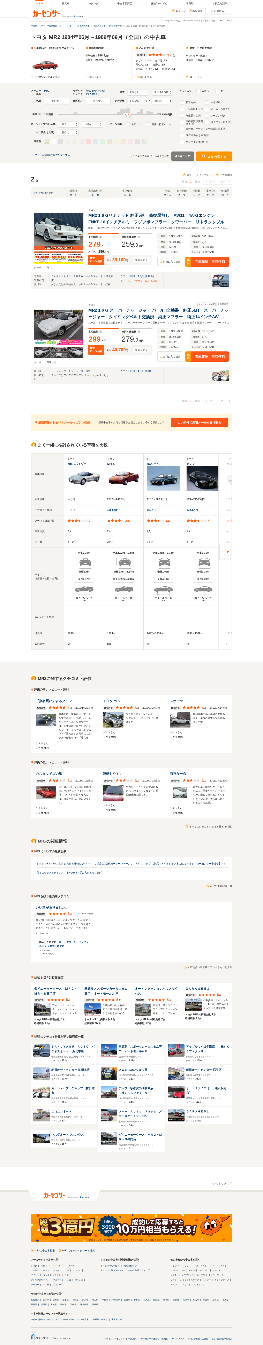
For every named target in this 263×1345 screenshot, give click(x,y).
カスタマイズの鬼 (49, 773)
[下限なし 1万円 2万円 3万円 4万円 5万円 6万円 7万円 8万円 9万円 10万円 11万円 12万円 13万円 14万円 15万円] (68, 124)
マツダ (56, 1270)
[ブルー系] (95, 141)
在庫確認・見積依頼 (206, 262)
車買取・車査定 (100, 1319)
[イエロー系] (116, 141)
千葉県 (105, 1300)
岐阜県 (166, 1300)
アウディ (77, 1270)
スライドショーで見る (199, 174)
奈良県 (196, 1300)
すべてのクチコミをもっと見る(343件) (210, 826)
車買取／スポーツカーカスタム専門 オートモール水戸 (106, 991)
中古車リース (118, 1319)
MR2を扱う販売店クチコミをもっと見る (209, 967)
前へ (212, 181)
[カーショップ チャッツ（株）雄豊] (220, 380)
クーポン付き (218, 115)
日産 (43, 1266)
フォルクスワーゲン (40, 1280)
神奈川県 (116, 1300)
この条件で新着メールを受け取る (150, 156)
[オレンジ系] (123, 141)
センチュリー (215, 1275)
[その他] (144, 141)
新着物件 (191, 102)
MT (223, 91)
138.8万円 (113, 509)
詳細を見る (141, 259)
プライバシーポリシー (114, 1339)
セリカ (192, 1270)
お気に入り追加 (172, 261)
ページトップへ (219, 1183)
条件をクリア (182, 156)
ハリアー (207, 1280)
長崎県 (63, 1304)
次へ (223, 181)
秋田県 (56, 1300)
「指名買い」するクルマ (54, 701)
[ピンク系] (130, 141)
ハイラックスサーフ (189, 1280)
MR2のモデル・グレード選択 (78, 1250)
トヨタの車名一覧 (109, 1266)
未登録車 (215, 102)
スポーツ (176, 701)
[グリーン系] (102, 141)
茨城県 (127, 1300)
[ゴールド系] (74, 141)
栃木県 (137, 1300)
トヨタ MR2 (112, 701)
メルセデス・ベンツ (40, 1270)
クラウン (175, 1266)
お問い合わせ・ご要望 (198, 1339)
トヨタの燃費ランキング (138, 1270)
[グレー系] (67, 141)
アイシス (175, 1284)
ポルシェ (79, 1280)
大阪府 (176, 1300)
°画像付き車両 (196, 135)
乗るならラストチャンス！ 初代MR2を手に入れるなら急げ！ (70, 872)
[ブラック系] (60, 141)
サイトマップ (226, 21)
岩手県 (46, 1300)
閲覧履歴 (197, 10)
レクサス (57, 1275)
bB (183, 1270)
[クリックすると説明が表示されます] (39, 114)
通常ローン (137, 124)
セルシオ (175, 1270)
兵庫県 (186, 1300)
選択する (56, 101)
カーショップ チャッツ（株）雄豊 (71, 371)
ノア (212, 1266)
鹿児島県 (84, 1304)
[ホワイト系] (53, 141)
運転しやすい (113, 773)
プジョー (57, 1284)
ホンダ (61, 1266)
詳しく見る (95, 77)
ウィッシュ (199, 1284)
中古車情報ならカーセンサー (44, 1319)
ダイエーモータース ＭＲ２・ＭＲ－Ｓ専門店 (55, 991)
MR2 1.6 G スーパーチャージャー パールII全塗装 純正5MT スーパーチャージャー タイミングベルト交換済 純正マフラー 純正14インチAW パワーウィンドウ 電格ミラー (158, 314)
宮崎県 (73, 1304)
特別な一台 (178, 773)
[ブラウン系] (109, 141)
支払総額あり (193, 109)
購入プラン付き (219, 122)
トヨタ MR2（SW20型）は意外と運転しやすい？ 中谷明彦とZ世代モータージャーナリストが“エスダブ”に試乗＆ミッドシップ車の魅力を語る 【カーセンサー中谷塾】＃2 (131, 863)
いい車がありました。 (52, 907)
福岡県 (44, 1304)
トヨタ (34, 1266)
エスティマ (223, 1266)
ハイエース (204, 1270)
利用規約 (132, 1339)
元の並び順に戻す (43, 193)
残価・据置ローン (161, 124)
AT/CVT (206, 91)
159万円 (151, 509)
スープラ (201, 1275)
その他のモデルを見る (47, 76)
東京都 (85, 1300)
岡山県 (206, 1300)
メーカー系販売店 (220, 109)
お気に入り (220, 11)
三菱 (67, 1275)
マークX (216, 1270)
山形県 (65, 1300)
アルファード (200, 1266)
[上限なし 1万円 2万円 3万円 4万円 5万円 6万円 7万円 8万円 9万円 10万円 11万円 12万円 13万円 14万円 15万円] (92, 124)
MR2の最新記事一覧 (221, 886)
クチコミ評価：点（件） (137, 276)
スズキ (66, 1270)
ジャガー (35, 1284)
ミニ (69, 1280)
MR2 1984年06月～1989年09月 (97, 92)
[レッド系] (88, 141)
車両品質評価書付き (194, 122)
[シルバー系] (81, 141)
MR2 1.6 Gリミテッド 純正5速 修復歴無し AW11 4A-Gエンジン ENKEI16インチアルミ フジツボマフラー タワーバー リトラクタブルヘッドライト (158, 219)
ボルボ (46, 1275)
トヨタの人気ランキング (112, 1270)
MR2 (47, 90)
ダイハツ (35, 1275)
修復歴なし (192, 115)
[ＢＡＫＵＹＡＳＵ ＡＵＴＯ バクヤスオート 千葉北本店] (220, 286)
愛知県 (156, 1300)
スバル (51, 1266)
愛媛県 (34, 1304)
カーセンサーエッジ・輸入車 (75, 1319)
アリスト (186, 1284)
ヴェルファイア (222, 1280)
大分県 (54, 1304)
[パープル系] (137, 141)
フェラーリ (58, 1280)
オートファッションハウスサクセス (156, 991)
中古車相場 (226, 174)
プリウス (186, 1266)
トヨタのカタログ (129, 1266)
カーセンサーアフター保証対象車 (204, 128)
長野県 (75, 1300)
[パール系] (46, 141)
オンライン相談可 (195, 141)
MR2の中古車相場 (45, 1250)
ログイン (181, 10)
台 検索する (217, 156)
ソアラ (174, 1280)
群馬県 (146, 1300)
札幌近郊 (35, 1300)
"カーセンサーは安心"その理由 (154, 1339)
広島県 (215, 1300)
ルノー (46, 1284)
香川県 (225, 1300)
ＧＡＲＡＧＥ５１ (197, 988)
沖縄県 (95, 1304)
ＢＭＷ (71, 1266)
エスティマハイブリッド (182, 1275)
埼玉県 (95, 1300)
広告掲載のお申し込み (222, 1339)
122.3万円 (192, 509)
